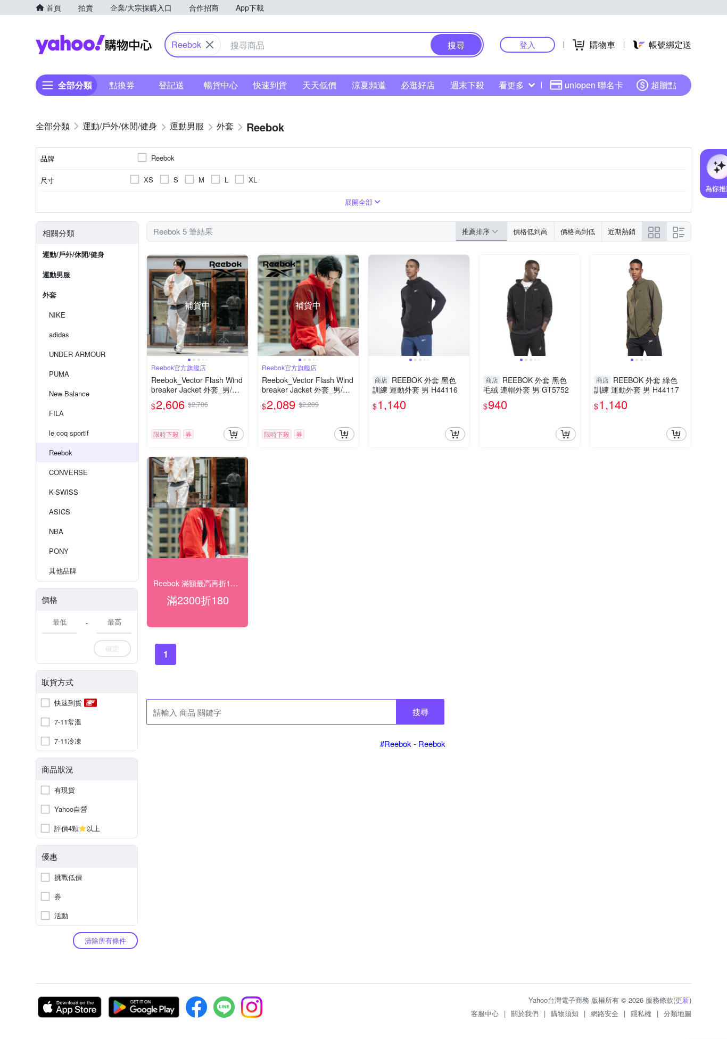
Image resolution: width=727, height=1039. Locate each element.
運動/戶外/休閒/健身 (73, 254)
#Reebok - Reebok (412, 743)
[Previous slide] (154, 305)
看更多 (511, 85)
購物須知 (565, 1013)
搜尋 (420, 711)
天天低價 (319, 85)
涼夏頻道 (369, 85)
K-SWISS (63, 492)
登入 (527, 44)
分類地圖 (677, 1013)
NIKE (57, 315)
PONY (59, 551)
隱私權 (641, 1013)
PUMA (59, 374)
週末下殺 (467, 85)
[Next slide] (241, 305)
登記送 (171, 85)
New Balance (69, 393)
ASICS (59, 511)
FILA (56, 413)
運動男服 (56, 274)
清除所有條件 (105, 940)
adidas (59, 334)
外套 (49, 294)
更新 (682, 1000)
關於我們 (525, 1013)
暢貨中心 (221, 85)
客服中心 (485, 1013)
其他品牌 (63, 571)
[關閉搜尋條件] (209, 44)
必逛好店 (418, 85)
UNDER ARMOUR (77, 354)
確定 (112, 648)
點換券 (122, 85)
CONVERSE (68, 472)
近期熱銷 (621, 231)
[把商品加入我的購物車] (234, 434)
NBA (56, 531)
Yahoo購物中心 (94, 44)
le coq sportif (69, 433)
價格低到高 (530, 231)
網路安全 (604, 1013)
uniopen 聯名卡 (594, 85)
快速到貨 (270, 85)
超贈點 (663, 85)
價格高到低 (577, 231)
